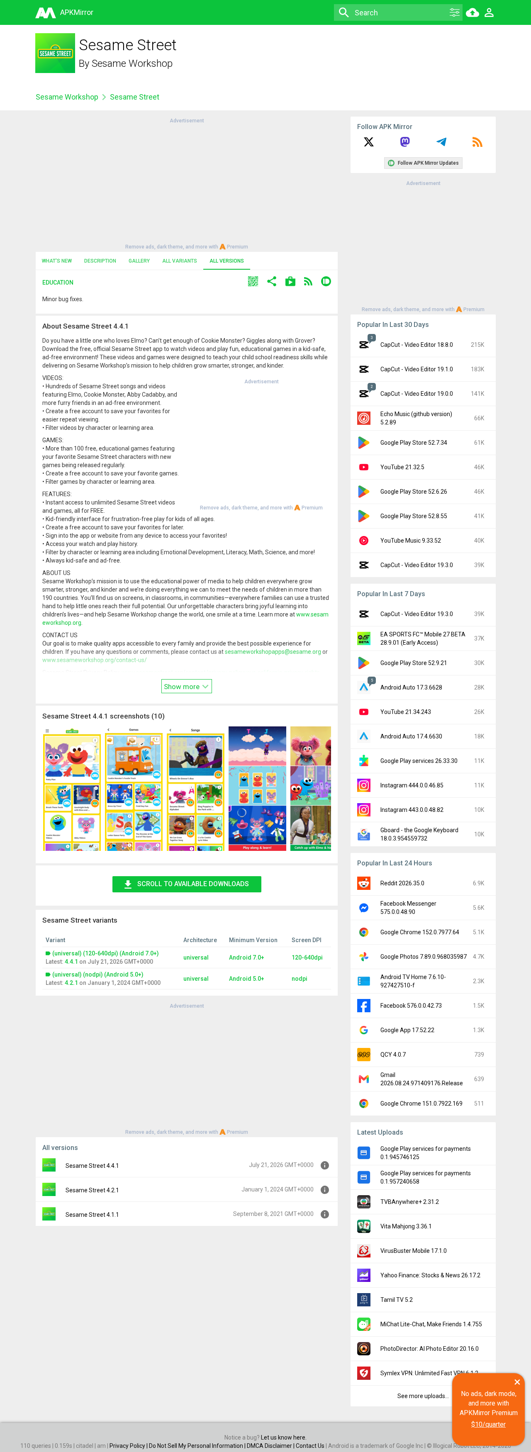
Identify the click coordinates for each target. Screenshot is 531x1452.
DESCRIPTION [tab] (100, 261)
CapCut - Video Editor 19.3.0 (416, 565)
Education (57, 282)
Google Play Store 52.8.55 (413, 516)
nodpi (299, 978)
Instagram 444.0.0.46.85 (411, 785)
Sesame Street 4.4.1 (92, 1165)
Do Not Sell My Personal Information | (198, 1445)
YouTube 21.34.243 (405, 712)
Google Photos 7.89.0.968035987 (423, 956)
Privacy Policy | (129, 1445)
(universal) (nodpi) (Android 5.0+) (98, 974)
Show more (182, 686)
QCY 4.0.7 (393, 1054)
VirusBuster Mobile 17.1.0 (413, 1250)
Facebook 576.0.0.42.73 (411, 1005)
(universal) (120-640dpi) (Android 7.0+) (105, 953)
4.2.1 (71, 982)
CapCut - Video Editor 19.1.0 (416, 369)
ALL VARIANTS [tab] (179, 261)
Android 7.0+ (246, 957)
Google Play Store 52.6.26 (413, 491)
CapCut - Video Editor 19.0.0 (416, 393)
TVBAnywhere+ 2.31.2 (409, 1202)
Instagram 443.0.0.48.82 (411, 809)
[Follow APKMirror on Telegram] (441, 144)
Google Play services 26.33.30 (419, 761)
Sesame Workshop (132, 63)
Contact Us (310, 1445)
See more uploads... (423, 1396)
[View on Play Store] (290, 282)
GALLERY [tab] (139, 261)
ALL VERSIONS (226, 261)
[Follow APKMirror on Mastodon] (405, 144)
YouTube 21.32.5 (402, 467)
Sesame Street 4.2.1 (92, 1190)
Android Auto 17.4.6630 (411, 736)
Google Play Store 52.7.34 (413, 442)
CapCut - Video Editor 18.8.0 (416, 344)
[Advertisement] (187, 183)
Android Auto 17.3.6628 (411, 687)
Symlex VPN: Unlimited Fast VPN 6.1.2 (429, 1373)
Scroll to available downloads (193, 884)
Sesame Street (134, 97)
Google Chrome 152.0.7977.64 (419, 932)
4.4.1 (71, 961)
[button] (253, 282)
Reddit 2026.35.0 (402, 883)
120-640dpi (307, 957)
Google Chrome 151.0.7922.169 (421, 1103)
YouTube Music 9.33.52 (410, 540)
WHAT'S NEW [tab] (57, 261)
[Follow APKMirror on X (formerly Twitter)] (369, 144)
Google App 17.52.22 (407, 1030)
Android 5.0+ (246, 978)
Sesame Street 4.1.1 (92, 1214)
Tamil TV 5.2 (396, 1299)
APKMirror (76, 12)
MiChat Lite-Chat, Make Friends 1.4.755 (431, 1324)
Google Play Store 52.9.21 (413, 663)
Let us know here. (284, 1437)
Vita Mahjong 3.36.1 (406, 1226)
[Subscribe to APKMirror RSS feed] (477, 144)
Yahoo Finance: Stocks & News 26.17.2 (430, 1275)
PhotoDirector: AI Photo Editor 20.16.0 (429, 1348)
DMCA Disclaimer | (271, 1445)
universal (196, 957)
